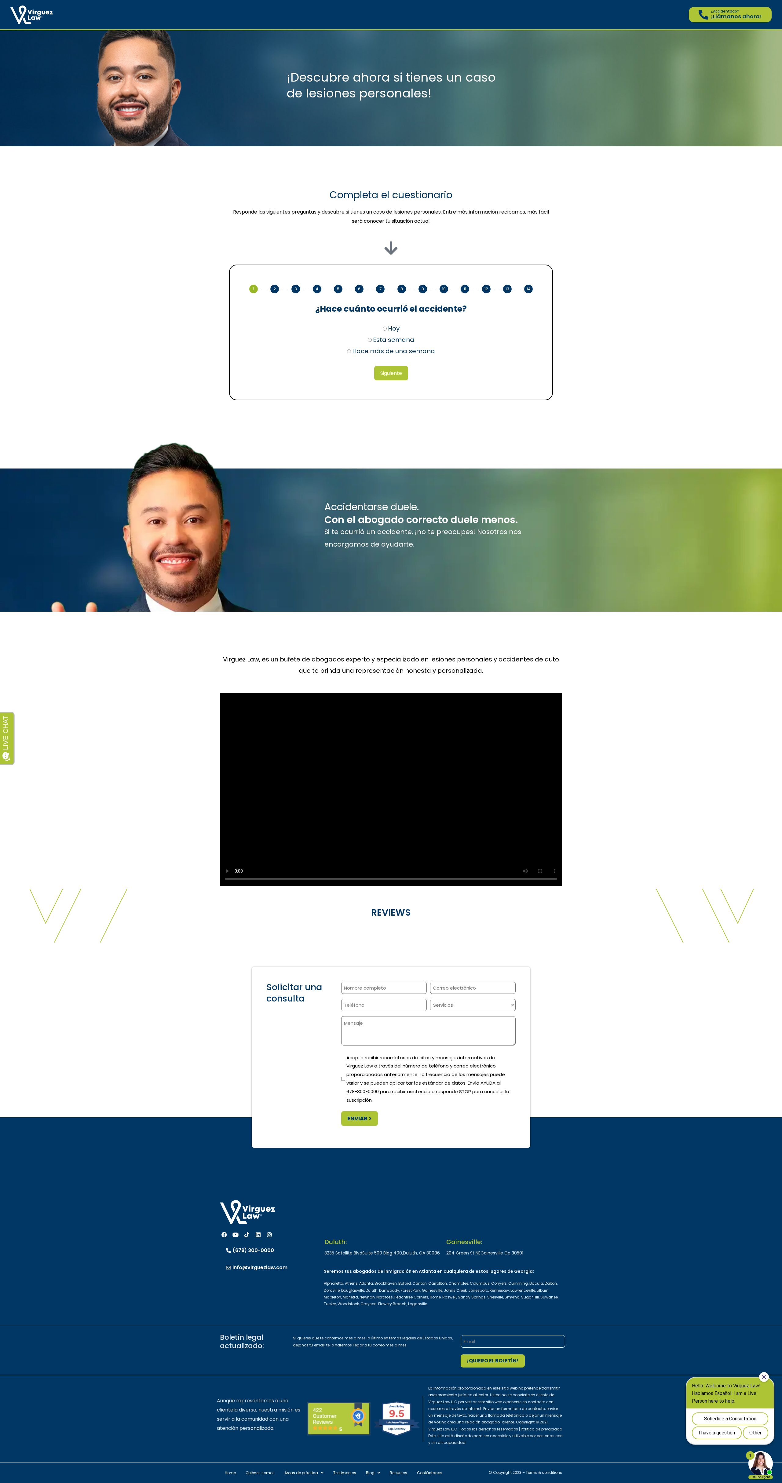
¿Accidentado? (725, 11)
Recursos (398, 1472)
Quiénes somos (260, 1472)
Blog (370, 1472)
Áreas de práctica (301, 1472)
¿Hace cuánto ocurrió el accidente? (391, 308)
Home (230, 1472)
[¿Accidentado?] (703, 15)
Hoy (394, 328)
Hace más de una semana (393, 351)
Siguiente (391, 373)
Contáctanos (429, 1472)
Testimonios (344, 1472)
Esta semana (393, 339)
